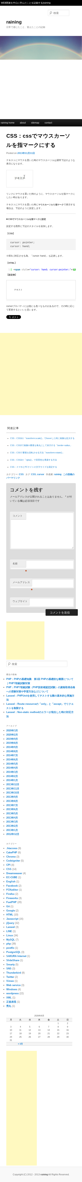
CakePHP (11, 852)
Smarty (10, 964)
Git (8, 906)
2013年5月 (12, 813)
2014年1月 (12, 780)
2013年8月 (12, 801)
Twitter (10, 977)
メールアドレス (22, 583)
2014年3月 (12, 772)
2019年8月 (12, 742)
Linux (9, 935)
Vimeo (10, 981)
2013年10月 (12, 792)
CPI (8, 864)
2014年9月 (12, 747)
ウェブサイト (20, 601)
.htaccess (11, 848)
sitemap (35, 123)
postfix (10, 947)
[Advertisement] (41, 88)
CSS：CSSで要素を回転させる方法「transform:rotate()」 (37, 452)
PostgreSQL (13, 952)
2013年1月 (12, 830)
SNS (8, 968)
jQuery (10, 923)
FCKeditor (12, 889)
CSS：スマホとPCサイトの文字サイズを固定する (33, 467)
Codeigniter (13, 860)
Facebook (12, 885)
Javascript (12, 918)
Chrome (11, 856)
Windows (11, 989)
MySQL (10, 939)
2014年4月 (12, 767)
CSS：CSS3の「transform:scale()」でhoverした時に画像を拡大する (42, 438)
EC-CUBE (11, 877)
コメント (18, 515)
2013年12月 (12, 784)
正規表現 (11, 1001)
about (23, 123)
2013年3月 (12, 821)
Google (10, 910)
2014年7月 (12, 755)
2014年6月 (12, 759)
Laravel (10, 927)
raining (14, 21)
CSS (21, 474)
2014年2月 (12, 776)
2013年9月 (12, 796)
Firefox (10, 894)
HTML (9, 914)
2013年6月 (12, 809)
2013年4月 (12, 817)
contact (48, 123)
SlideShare (12, 960)
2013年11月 (12, 788)
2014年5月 (12, 763)
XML (9, 997)
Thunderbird (13, 972)
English (10, 881)
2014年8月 (12, 751)
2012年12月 (12, 834)
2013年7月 (12, 805)
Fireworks (12, 898)
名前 (19, 564)
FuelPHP (11, 902)
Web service (13, 985)
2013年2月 (12, 825)
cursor (40, 474)
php (8, 943)
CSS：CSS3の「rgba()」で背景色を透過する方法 (33, 460)
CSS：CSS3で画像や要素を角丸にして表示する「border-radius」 (41, 445)
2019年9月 (12, 738)
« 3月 (20, 1044)
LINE (9, 931)
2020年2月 (12, 734)
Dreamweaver (14, 873)
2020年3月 (12, 730)
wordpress (12, 993)
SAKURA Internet (16, 956)
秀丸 (8, 1006)
